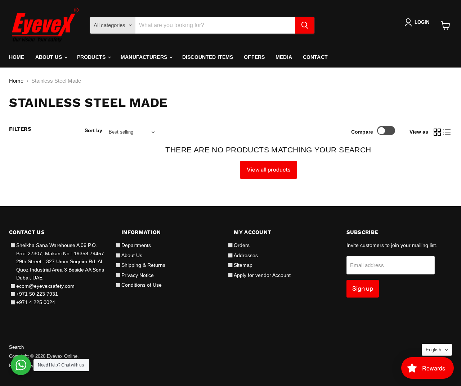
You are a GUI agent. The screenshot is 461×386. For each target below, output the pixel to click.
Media (284, 57)
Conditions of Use (141, 285)
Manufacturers (145, 57)
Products (92, 57)
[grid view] (437, 132)
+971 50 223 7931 (37, 294)
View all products (268, 169)
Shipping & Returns (143, 265)
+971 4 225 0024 (35, 302)
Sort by (93, 130)
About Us (49, 57)
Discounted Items (207, 57)
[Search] (304, 25)
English (433, 349)
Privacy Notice (137, 275)
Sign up (362, 288)
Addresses (246, 255)
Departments (136, 245)
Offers (254, 57)
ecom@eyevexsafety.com (45, 286)
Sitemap (243, 265)
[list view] (447, 132)
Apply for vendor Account (262, 275)
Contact (315, 57)
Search (16, 347)
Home (16, 57)
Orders (242, 245)
